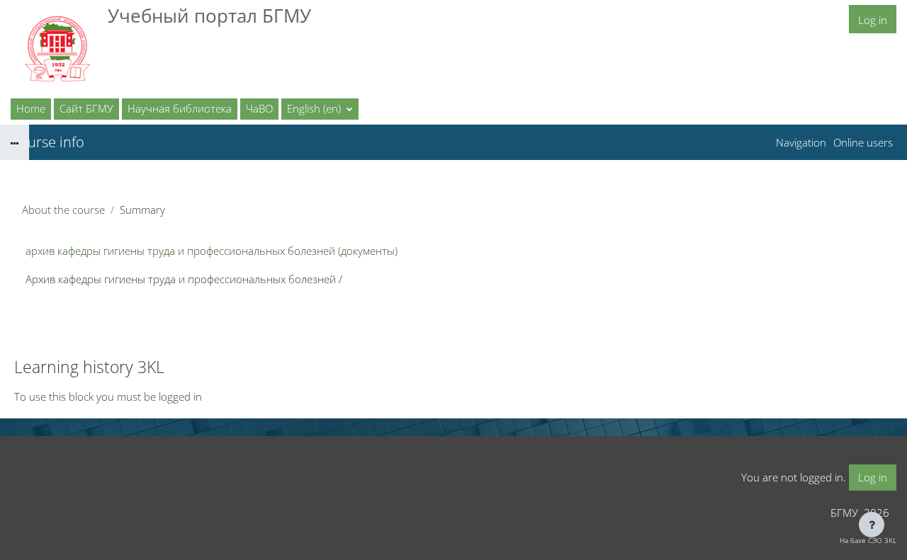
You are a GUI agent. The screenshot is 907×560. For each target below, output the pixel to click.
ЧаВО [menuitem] (259, 108)
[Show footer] (871, 524)
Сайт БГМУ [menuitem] (86, 108)
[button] (320, 109)
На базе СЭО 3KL (868, 540)
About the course (63, 209)
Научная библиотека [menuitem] (180, 108)
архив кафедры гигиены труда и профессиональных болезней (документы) (212, 251)
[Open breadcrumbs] (14, 142)
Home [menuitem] (30, 108)
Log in (872, 20)
